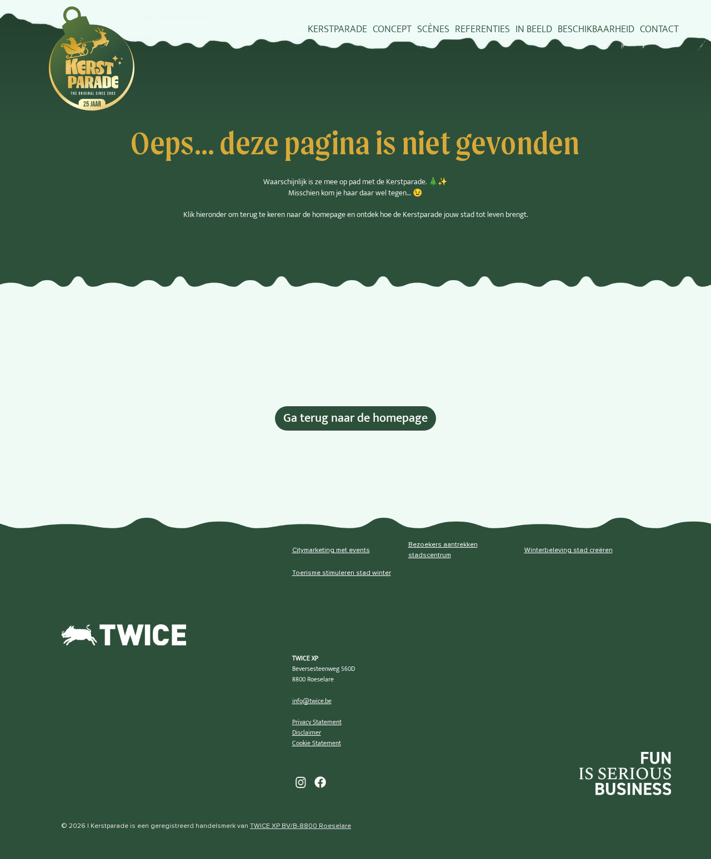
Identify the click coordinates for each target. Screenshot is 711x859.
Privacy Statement (317, 721)
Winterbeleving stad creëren (568, 550)
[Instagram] (300, 782)
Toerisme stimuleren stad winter (341, 573)
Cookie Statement (316, 743)
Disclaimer (306, 732)
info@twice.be (312, 700)
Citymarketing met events (331, 550)
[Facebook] (320, 782)
